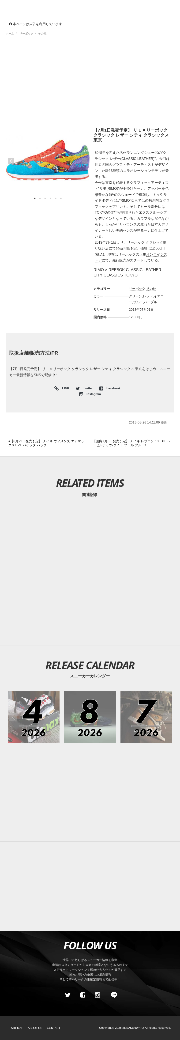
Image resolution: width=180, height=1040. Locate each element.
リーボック (137, 289)
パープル (150, 302)
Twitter (88, 388)
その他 (151, 289)
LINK (64, 389)
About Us (35, 1028)
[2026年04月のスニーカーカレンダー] (34, 717)
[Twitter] (68, 995)
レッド (148, 296)
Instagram (93, 394)
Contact (53, 1028)
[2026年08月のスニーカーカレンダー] (90, 717)
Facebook (112, 388)
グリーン (135, 296)
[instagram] (97, 995)
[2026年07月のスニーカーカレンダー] (146, 717)
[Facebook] (82, 995)
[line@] (112, 995)
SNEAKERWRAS (133, 1027)
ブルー (138, 302)
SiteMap (17, 1028)
